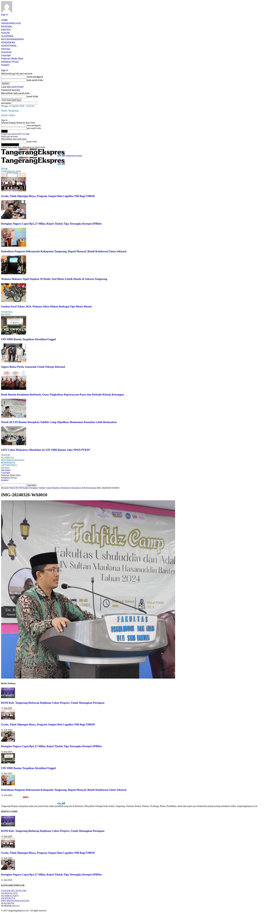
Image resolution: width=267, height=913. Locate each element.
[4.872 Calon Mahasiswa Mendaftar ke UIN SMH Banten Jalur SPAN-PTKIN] (13, 444)
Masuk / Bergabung (9, 110)
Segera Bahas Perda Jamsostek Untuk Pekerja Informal (33, 366)
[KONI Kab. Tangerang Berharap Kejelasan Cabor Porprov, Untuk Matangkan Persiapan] (8, 697)
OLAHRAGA (7, 36)
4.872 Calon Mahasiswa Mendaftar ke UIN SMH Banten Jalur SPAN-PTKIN (45, 449)
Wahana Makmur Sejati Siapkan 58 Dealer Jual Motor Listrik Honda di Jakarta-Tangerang (54, 278)
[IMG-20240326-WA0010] (88, 678)
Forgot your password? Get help (15, 134)
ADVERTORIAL (9, 45)
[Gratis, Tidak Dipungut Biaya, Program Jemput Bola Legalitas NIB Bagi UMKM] (13, 190)
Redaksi (5, 64)
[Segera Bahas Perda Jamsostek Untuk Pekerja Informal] (13, 361)
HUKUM (5, 32)
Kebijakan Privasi (9, 61)
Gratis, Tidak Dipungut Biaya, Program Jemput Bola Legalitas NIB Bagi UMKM (48, 196)
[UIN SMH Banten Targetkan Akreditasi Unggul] (13, 334)
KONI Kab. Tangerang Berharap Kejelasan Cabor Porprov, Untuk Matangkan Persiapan (52, 702)
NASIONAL (7, 26)
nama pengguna (35, 76)
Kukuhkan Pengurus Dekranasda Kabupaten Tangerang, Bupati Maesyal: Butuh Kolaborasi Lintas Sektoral (63, 251)
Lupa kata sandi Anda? (12, 86)
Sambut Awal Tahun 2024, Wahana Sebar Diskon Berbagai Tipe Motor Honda (46, 306)
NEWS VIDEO (8, 115)
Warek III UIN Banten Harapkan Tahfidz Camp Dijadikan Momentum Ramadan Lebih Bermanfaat (59, 422)
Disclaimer (6, 52)
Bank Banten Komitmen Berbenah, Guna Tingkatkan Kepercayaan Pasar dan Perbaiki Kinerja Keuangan (62, 394)
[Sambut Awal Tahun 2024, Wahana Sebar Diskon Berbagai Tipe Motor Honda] (13, 301)
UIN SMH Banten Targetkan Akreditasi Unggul (28, 339)
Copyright (6, 55)
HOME (4, 20)
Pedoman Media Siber (12, 58)
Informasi (5, 48)
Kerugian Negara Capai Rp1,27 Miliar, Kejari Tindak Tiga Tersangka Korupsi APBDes (51, 223)
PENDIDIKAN (8, 42)
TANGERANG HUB (11, 23)
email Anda (32, 96)
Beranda (4, 488)
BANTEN (5, 29)
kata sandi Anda (35, 80)
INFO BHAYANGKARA (12, 39)
